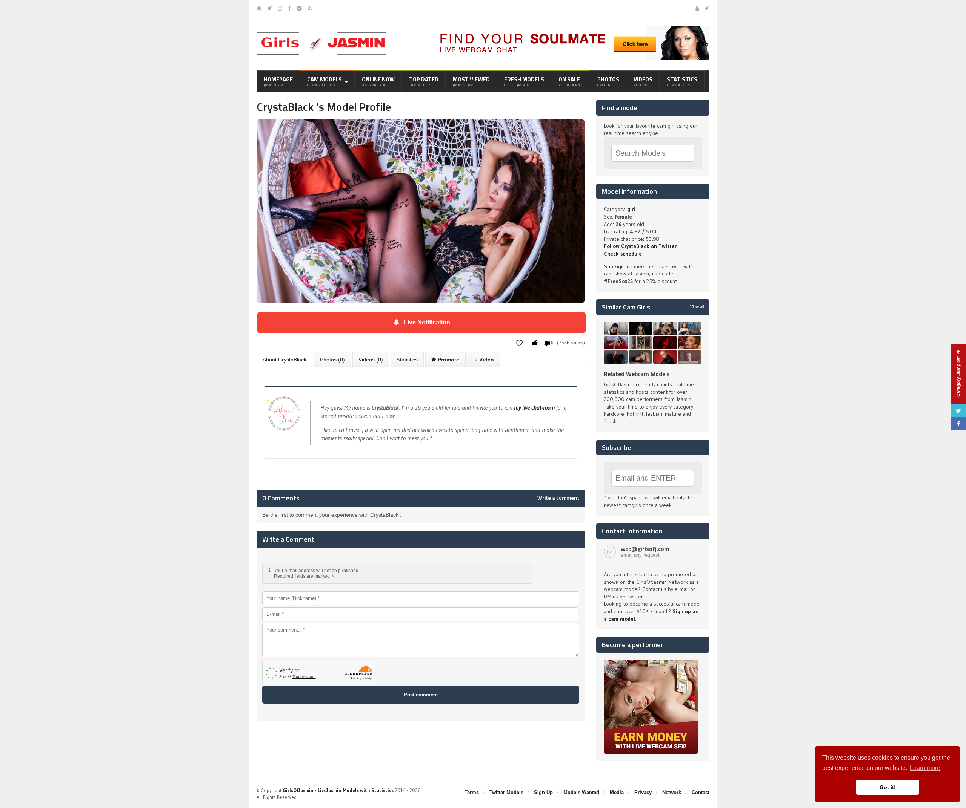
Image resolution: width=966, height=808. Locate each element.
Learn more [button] (925, 768)
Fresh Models (524, 81)
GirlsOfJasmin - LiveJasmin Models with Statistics (338, 790)
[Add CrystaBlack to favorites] (519, 343)
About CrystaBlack (284, 360)
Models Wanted (581, 792)
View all (697, 307)
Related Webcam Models (637, 373)
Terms (472, 792)
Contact (700, 792)
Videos (643, 81)
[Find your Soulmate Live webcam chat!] (572, 29)
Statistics (682, 81)
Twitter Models (506, 792)
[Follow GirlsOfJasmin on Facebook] (289, 8)
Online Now (378, 81)
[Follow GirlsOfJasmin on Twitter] (269, 8)
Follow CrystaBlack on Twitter (640, 246)
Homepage (278, 81)
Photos (608, 81)
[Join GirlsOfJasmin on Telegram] (299, 8)
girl (631, 209)
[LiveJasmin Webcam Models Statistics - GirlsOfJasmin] (321, 35)
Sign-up (613, 266)
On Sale (570, 81)
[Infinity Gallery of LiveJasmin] (259, 8)
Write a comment (558, 497)
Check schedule (623, 253)
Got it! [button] (888, 787)
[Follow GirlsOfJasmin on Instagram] (280, 8)
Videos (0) (370, 360)
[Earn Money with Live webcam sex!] (651, 662)
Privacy (643, 792)
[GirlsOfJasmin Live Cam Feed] (310, 8)
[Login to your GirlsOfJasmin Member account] (707, 8)
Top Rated (423, 81)
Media (617, 792)
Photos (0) (332, 360)
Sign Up (543, 792)
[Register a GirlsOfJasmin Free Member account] (697, 8)
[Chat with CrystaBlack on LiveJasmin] (421, 130)
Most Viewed (471, 81)
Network (671, 792)
